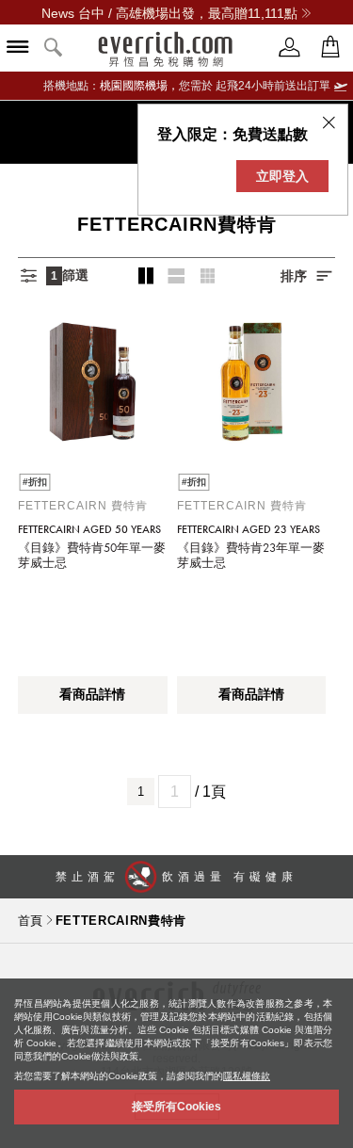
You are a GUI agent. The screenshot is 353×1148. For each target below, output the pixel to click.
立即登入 (282, 176)
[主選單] (18, 48)
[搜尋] (54, 48)
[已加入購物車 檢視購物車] (330, 47)
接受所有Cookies (176, 1106)
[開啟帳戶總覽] (290, 47)
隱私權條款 (246, 1076)
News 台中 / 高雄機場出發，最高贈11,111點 (169, 13)
